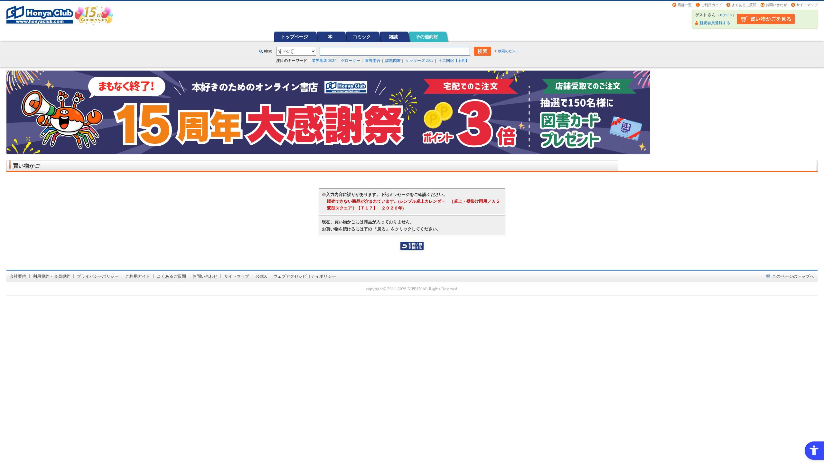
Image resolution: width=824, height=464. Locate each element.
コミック (362, 36)
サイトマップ (807, 5)
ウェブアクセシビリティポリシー (304, 276)
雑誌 (393, 36)
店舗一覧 (685, 5)
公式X (261, 276)
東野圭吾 (372, 60)
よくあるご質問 (744, 5)
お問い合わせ (776, 5)
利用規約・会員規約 (51, 276)
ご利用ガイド (711, 5)
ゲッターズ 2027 (420, 60)
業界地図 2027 (324, 60)
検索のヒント (508, 51)
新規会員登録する (714, 23)
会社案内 (18, 276)
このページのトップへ (793, 276)
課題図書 (393, 60)
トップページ (294, 36)
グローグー (350, 60)
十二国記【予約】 (453, 60)
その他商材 (427, 36)
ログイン (726, 15)
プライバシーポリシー (98, 276)
